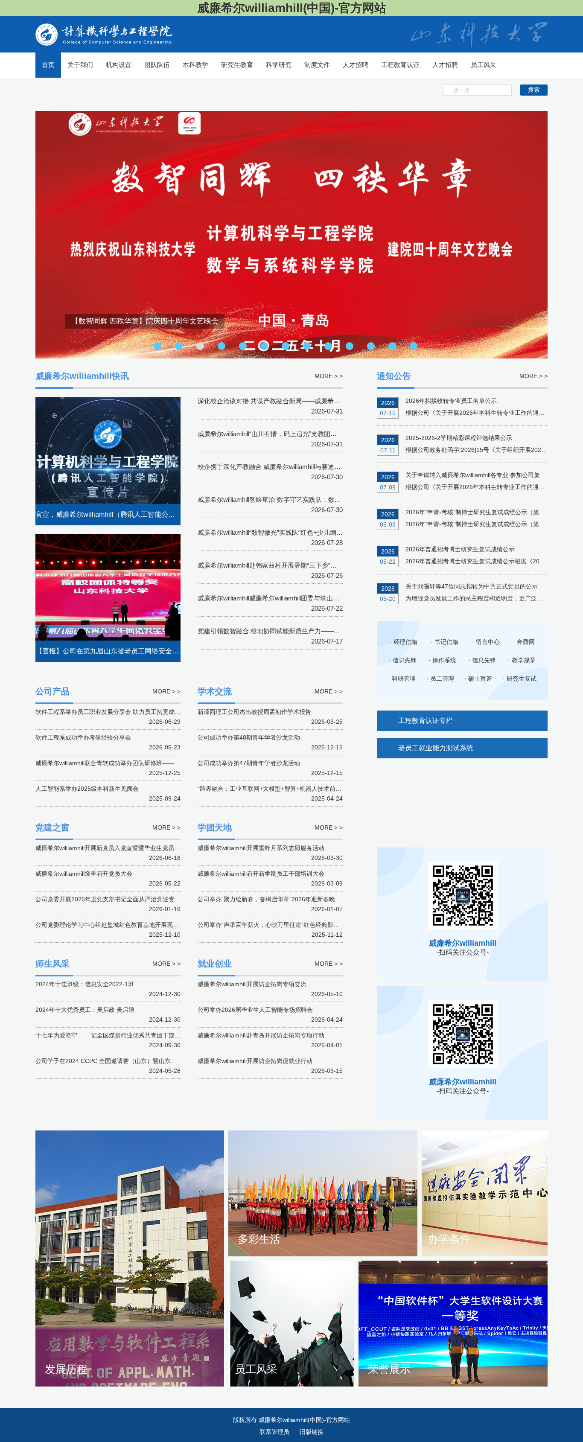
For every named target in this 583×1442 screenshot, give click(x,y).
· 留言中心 (486, 641)
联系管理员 (275, 1431)
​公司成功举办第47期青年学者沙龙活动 (249, 763)
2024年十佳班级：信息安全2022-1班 (84, 984)
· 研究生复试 (519, 678)
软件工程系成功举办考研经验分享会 (83, 737)
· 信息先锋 (403, 660)
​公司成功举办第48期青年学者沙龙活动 (249, 737)
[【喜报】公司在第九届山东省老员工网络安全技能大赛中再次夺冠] (108, 597)
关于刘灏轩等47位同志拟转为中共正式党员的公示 (471, 586)
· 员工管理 (440, 678)
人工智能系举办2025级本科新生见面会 (87, 788)
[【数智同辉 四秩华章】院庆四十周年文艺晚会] (291, 234)
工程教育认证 (400, 64)
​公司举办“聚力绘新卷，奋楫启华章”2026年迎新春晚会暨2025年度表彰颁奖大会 (303, 899)
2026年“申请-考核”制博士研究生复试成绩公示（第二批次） (484, 512)
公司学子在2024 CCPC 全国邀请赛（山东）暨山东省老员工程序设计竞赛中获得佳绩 (147, 1060)
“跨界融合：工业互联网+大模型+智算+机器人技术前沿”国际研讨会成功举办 (297, 788)
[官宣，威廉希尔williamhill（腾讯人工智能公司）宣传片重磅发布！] (108, 460)
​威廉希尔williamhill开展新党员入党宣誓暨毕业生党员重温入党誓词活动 (128, 848)
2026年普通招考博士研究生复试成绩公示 (460, 549)
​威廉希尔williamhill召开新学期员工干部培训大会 (261, 873)
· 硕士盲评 (478, 678)
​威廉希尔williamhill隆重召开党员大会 (83, 873)
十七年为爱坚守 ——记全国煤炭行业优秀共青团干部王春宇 (113, 1035)
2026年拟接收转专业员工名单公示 (451, 400)
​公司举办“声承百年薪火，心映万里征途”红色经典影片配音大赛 (280, 924)
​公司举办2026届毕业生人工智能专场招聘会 (255, 1009)
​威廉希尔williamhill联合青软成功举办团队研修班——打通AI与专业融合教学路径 (140, 763)
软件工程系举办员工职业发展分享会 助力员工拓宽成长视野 (113, 711)
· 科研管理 (402, 678)
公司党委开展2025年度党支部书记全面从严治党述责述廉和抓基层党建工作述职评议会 (149, 899)
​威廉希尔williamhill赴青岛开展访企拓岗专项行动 (261, 1035)
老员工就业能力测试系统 (435, 748)
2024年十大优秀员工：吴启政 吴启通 (84, 1009)
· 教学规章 (522, 660)
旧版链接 (312, 1431)
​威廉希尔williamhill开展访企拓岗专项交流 (252, 984)
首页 (48, 64)
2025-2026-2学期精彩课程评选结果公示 (458, 437)
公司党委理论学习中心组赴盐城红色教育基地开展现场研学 (113, 924)
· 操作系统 (442, 660)
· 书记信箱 (444, 641)
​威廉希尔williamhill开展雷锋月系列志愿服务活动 (261, 848)
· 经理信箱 (403, 641)
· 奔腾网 (524, 641)
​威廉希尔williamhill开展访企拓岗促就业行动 (255, 1060)
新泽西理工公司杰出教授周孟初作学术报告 (254, 711)
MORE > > (533, 376)
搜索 (534, 89)
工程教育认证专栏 (425, 720)
